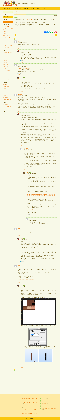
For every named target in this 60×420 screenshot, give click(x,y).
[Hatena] (49, 32)
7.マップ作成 (44, 403)
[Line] (52, 32)
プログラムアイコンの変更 (7, 52)
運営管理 (17, 11)
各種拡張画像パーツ (6, 95)
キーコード (5, 72)
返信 (19, 48)
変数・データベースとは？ (7, 45)
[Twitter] (47, 32)
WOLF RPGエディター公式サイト (29, 8)
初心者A (19, 64)
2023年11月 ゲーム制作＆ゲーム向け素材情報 (29, 413)
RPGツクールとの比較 (6, 37)
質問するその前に (18, 8)
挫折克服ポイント (6, 104)
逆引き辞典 (5, 31)
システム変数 (5, 62)
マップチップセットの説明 (7, 74)
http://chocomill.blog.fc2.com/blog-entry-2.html (26, 279)
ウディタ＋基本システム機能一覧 (8, 29)
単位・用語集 (5, 41)
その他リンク (5, 88)
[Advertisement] (8, 127)
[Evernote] (51, 32)
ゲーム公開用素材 (6, 97)
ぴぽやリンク (39, 8)
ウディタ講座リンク (6, 86)
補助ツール (5, 84)
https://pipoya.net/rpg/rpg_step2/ (24, 68)
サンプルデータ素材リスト (7, 79)
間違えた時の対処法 (6, 35)
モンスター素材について (7, 99)
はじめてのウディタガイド (8, 8)
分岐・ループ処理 (6, 47)
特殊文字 (4, 68)
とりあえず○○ (5, 33)
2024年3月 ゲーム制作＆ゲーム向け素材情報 (29, 398)
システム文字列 (5, 64)
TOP (15, 11)
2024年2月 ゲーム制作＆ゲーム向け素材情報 (29, 402)
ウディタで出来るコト (6, 26)
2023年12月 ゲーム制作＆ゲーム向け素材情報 (29, 409)
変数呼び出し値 (5, 66)
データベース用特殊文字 (7, 70)
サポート (44, 8)
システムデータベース (6, 60)
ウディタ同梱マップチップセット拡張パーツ (8, 93)
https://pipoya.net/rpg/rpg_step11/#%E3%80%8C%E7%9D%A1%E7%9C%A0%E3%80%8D (37, 248)
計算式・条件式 (5, 43)
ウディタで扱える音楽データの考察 (8, 107)
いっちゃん (20, 94)
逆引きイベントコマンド (7, 58)
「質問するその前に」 (30, 19)
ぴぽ (22, 50)
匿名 (19, 41)
